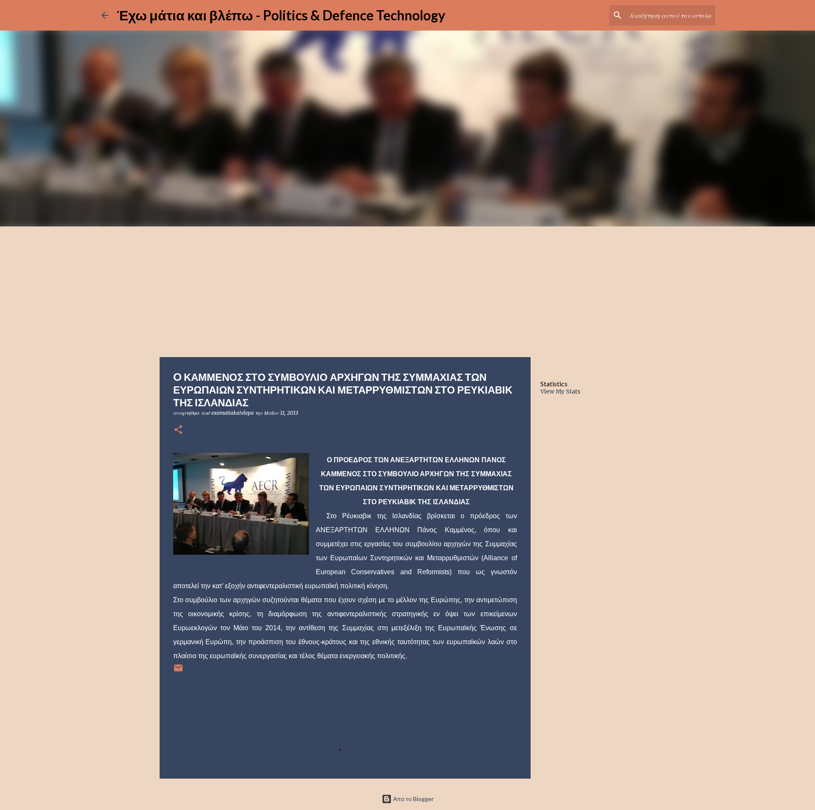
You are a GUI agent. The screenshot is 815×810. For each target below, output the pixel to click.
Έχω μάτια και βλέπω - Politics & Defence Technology (281, 15)
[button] (178, 430)
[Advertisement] (407, 290)
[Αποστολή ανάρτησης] (178, 671)
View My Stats (560, 391)
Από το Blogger (413, 798)
